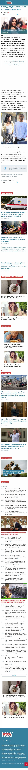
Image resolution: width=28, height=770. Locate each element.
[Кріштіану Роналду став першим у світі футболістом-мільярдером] (14, 524)
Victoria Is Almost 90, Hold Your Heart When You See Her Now (14, 716)
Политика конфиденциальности (9, 763)
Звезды (15, 176)
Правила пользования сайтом (8, 760)
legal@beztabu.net (20, 758)
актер (3, 176)
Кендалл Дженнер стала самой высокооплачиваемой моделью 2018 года (14, 62)
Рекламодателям (20, 763)
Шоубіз (9, 176)
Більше (14, 675)
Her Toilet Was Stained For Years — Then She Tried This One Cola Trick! (14, 696)
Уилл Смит (20, 174)
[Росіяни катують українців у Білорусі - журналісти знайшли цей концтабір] (14, 591)
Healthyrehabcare (14, 719)
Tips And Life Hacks (14, 698)
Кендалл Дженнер (10, 174)
